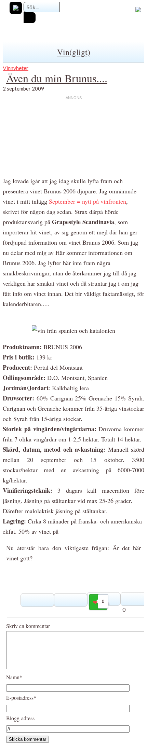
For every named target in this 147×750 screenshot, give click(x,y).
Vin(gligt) (73, 51)
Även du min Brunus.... (56, 78)
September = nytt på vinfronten (87, 201)
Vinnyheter (15, 68)
